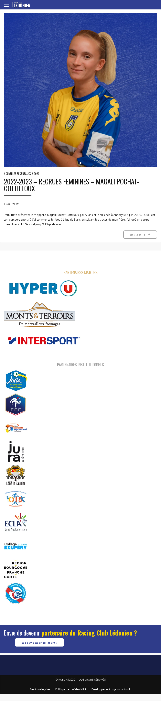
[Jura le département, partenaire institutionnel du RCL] (15, 451)
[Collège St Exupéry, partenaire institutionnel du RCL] (15, 546)
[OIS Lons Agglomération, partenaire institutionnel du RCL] (15, 498)
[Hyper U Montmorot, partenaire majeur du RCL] (43, 288)
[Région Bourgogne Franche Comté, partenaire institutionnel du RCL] (15, 569)
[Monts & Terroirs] (39, 314)
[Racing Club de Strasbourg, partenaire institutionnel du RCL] (15, 593)
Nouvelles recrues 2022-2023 (21, 173)
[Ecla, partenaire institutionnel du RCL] (15, 522)
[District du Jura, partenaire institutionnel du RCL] (15, 380)
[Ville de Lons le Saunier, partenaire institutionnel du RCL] (15, 475)
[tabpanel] (80, 90)
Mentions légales (40, 689)
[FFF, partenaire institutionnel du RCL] (15, 404)
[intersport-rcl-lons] (43, 341)
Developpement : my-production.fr (111, 689)
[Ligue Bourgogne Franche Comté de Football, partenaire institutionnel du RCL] (15, 428)
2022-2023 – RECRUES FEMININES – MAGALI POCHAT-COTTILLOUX (71, 184)
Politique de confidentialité (70, 689)
